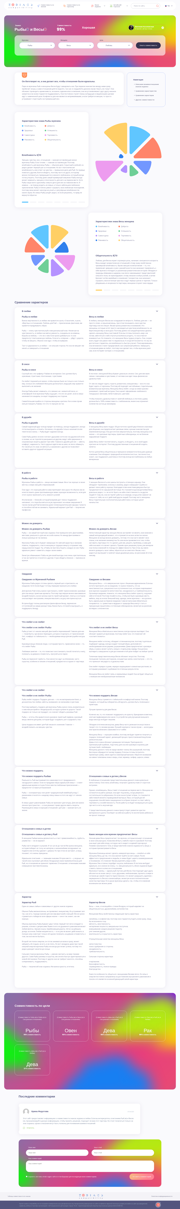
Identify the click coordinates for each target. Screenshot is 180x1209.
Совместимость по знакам (47, 6)
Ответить (30, 1128)
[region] (71, 92)
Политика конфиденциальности (161, 1196)
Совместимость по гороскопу (73, 6)
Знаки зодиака (98, 6)
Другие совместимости (145, 100)
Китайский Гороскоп (117, 6)
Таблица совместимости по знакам (19, 1196)
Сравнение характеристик (146, 91)
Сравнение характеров (145, 95)
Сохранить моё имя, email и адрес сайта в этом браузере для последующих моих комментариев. (62, 1177)
